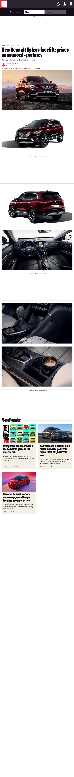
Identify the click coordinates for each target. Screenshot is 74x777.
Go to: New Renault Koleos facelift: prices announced (21, 68)
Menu (71, 5)
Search (58, 5)
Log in (64, 5)
